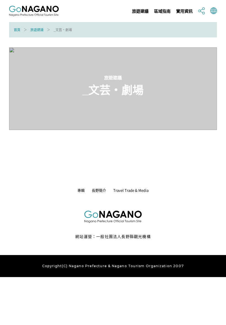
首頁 (17, 29)
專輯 (81, 190)
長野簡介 (99, 190)
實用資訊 (184, 11)
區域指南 (162, 11)
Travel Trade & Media (131, 190)
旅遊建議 (140, 11)
